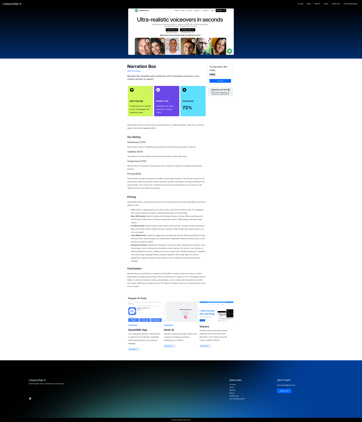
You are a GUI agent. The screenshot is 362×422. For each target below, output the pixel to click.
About (326, 4)
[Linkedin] (30, 399)
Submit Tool (336, 4)
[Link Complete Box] (145, 327)
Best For (317, 4)
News (309, 4)
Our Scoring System (350, 4)
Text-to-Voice (133, 71)
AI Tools (300, 4)
